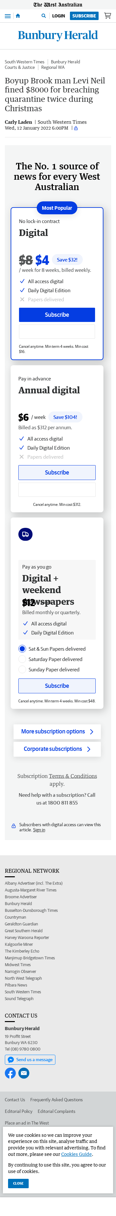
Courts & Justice (20, 67)
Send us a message (34, 1059)
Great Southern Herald (24, 930)
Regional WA (52, 67)
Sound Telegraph (19, 998)
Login (58, 15)
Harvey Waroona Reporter (27, 937)
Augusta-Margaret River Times (30, 890)
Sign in (39, 829)
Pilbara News (16, 985)
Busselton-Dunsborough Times (31, 910)
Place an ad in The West (27, 1122)
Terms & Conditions (73, 776)
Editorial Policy (19, 1111)
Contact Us (15, 1099)
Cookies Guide (76, 1154)
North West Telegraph (23, 978)
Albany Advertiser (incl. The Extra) (34, 883)
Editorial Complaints (56, 1111)
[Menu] (8, 16)
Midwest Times (18, 964)
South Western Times (24, 61)
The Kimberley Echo (22, 951)
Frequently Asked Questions (56, 1099)
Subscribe (84, 15)
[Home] (18, 16)
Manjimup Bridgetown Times (30, 957)
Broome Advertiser (21, 896)
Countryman (15, 917)
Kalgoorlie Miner (19, 944)
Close (18, 1183)
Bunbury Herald (65, 61)
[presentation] (22, 649)
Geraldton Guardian (21, 924)
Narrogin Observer (20, 971)
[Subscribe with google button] (57, 332)
